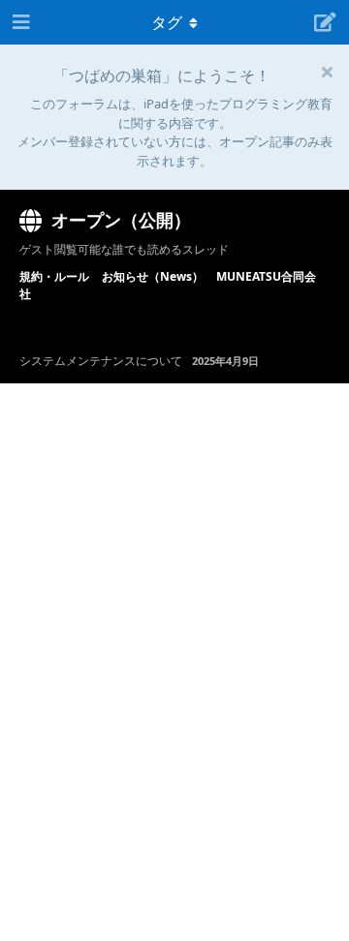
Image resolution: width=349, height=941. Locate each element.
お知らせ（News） (153, 276)
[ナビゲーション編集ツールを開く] (19, 22)
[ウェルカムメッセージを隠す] (326, 71)
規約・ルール (54, 276)
